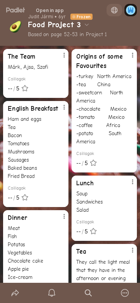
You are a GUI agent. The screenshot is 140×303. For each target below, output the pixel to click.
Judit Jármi (40, 16)
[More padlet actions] (124, 293)
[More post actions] (59, 58)
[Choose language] (114, 10)
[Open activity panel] (51, 293)
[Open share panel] (15, 293)
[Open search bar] (88, 292)
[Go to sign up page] (130, 10)
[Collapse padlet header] (86, 24)
